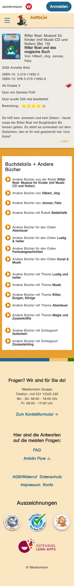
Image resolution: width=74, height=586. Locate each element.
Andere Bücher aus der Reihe (38, 179)
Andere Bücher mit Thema (40, 274)
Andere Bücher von (36, 193)
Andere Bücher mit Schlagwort (35, 330)
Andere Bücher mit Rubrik (39, 213)
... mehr (63, 141)
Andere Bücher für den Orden (34, 227)
